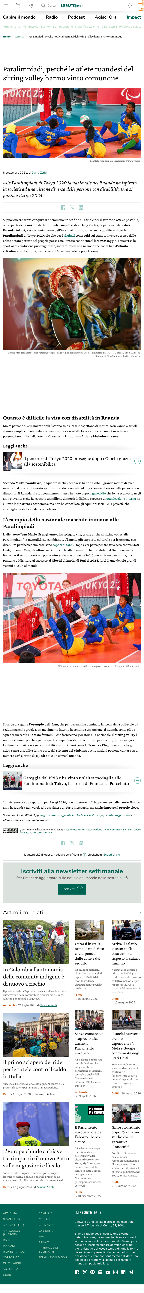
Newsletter (31, 5)
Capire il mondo (19, 17)
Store (18, 5)
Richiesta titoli (14, 1251)
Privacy (44, 1242)
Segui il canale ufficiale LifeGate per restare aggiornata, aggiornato (85, 815)
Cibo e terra (109, 27)
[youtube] (108, 1272)
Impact (134, 17)
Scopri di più (111, 855)
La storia (45, 1231)
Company (45, 1213)
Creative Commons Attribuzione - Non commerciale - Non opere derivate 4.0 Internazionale (80, 831)
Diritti (22, 27)
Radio (52, 17)
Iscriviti (69, 889)
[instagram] (115, 1272)
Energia (33, 27)
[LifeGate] (72, 5)
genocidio (99, 493)
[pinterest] (92, 1272)
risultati (69, 235)
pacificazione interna (121, 498)
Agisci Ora (106, 17)
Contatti (45, 1219)
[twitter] (84, 1272)
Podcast (76, 17)
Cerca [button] (52, 6)
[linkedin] (123, 1272)
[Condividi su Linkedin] (81, 207)
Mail (42, 1236)
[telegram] (131, 1272)
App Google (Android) (11, 1232)
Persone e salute (130, 27)
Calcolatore (12, 1263)
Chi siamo (46, 1225)
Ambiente (9, 27)
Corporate (11, 1257)
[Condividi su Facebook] (63, 207)
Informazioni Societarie (48, 1249)
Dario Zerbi (39, 173)
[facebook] (77, 1272)
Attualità (10, 1213)
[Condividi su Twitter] (72, 207)
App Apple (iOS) (13, 1225)
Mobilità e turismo (87, 27)
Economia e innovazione (57, 27)
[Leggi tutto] (138, 912)
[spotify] (100, 1272)
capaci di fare (62, 545)
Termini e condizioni (53, 1257)
